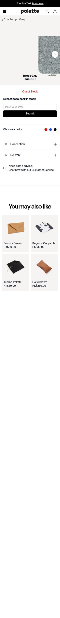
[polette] (30, 11)
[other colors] (45, 129)
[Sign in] (55, 11)
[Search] (47, 11)
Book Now (38, 3)
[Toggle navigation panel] (5, 11)
